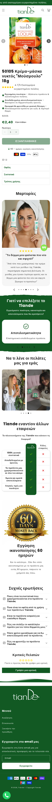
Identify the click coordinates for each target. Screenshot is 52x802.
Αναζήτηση (7, 717)
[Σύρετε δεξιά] (49, 41)
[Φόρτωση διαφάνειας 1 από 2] (27, 65)
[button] (3, 10)
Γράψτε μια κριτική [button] (26, 670)
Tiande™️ (22, 787)
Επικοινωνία (7, 723)
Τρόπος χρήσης (12, 181)
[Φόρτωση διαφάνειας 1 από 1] (25, 65)
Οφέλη (7, 167)
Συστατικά (9, 174)
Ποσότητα (6, 128)
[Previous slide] (14, 290)
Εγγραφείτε (26, 765)
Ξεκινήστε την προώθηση (8, 730)
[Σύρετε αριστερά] (3, 41)
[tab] (19, 289)
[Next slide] (38, 290)
